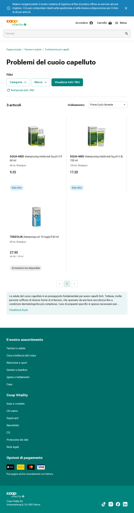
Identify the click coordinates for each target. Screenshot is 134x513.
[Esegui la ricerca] (127, 34)
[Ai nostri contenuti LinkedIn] (125, 504)
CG (8, 432)
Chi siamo (12, 410)
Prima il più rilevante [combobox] (101, 104)
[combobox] (62, 34)
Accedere (81, 22)
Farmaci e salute (33, 49)
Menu (123, 22)
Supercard (12, 418)
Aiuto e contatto (16, 403)
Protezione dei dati (17, 439)
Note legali (13, 447)
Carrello (102, 22)
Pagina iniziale (14, 49)
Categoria (16, 82)
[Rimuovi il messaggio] (126, 8)
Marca (38, 82)
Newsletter (13, 425)
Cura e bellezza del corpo (21, 355)
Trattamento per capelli (57, 49)
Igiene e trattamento (18, 377)
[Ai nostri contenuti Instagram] (111, 504)
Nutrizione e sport (17, 362)
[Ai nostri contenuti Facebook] (118, 504)
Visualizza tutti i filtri (67, 82)
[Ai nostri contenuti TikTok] (103, 504)
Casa (9, 384)
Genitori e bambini (17, 370)
